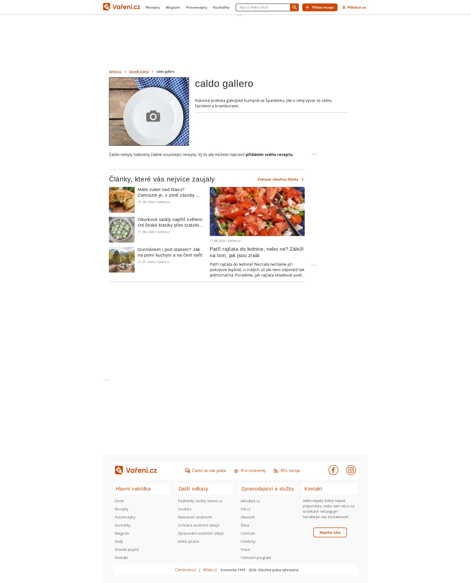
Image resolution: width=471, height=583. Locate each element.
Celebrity (248, 541)
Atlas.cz (210, 569)
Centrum (248, 533)
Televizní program (256, 557)
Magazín (173, 7)
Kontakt (121, 557)
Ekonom (248, 517)
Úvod (119, 501)
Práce (245, 549)
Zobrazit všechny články (278, 179)
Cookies (184, 509)
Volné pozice (188, 541)
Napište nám (330, 532)
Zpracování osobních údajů (201, 533)
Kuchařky (221, 7)
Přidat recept (323, 7)
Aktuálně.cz (250, 501)
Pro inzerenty (253, 470)
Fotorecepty (196, 7)
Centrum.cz (185, 569)
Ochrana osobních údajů (199, 525)
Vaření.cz (115, 71)
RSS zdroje (290, 470)
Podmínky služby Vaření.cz (200, 501)
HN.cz (245, 509)
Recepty (153, 7)
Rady (119, 541)
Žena (245, 525)
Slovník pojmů (139, 71)
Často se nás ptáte (209, 470)
